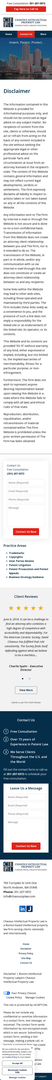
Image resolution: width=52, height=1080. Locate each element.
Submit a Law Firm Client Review (26, 702)
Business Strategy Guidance (26, 577)
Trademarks (16, 553)
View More (26, 690)
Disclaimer (26, 948)
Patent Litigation (20, 565)
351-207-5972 (22, 892)
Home (8, 34)
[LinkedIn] (22, 909)
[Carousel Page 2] (29, 678)
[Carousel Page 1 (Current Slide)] (22, 678)
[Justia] (29, 909)
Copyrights (16, 557)
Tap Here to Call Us (26, 9)
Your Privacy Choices (24, 993)
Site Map (26, 958)
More (43, 34)
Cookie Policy (14, 997)
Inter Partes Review (21, 561)
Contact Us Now (26, 531)
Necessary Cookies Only (17, 1071)
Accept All (17, 1063)
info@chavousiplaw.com (19, 896)
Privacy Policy (26, 953)
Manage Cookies (35, 997)
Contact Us (26, 34)
